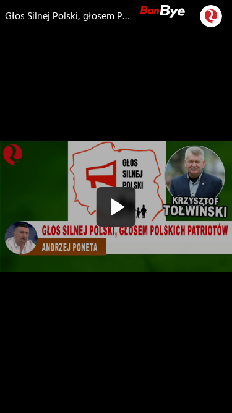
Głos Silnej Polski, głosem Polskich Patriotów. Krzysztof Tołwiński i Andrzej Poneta (68, 16)
